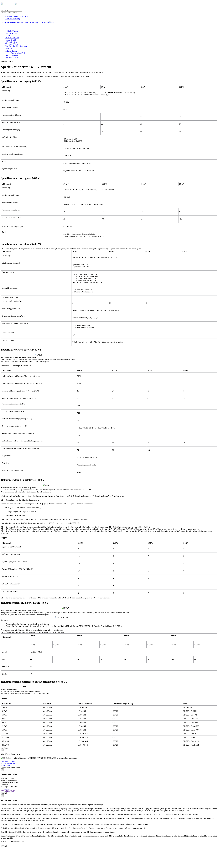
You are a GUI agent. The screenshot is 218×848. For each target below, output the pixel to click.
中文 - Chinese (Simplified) (15, 53)
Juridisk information (8, 763)
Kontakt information (8, 761)
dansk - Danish (10, 40)
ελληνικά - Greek (11, 42)
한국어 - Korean (11, 31)
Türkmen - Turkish (12, 44)
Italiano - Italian (11, 51)
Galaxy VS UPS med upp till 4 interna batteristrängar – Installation (25, 22)
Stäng (4, 793)
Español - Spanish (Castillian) (16, 46)
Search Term (5, 10)
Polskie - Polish (11, 33)
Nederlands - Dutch (12, 57)
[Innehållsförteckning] (2, 25)
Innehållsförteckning (12, 19)
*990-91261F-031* (8, 791)
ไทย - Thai (9, 49)
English (8, 35)
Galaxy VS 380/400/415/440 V (16, 17)
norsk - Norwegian (12, 55)
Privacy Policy (6, 765)
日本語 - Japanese (12, 38)
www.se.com (5, 789)
